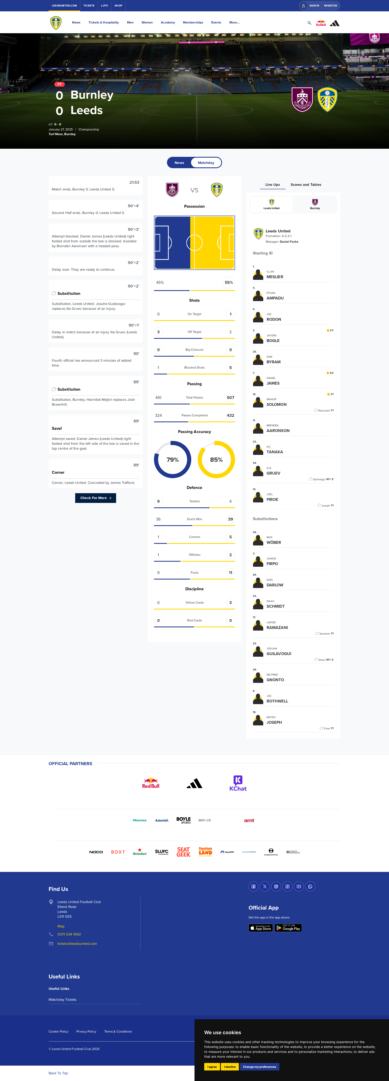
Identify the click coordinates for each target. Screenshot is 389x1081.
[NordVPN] (227, 852)
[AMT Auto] (249, 820)
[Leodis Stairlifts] (249, 852)
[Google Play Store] (288, 928)
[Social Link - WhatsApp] (310, 886)
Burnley (315, 208)
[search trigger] (309, 23)
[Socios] (161, 852)
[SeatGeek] (183, 852)
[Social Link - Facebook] (253, 886)
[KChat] (238, 783)
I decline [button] (230, 1066)
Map (61, 926)
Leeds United (272, 208)
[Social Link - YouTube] (299, 886)
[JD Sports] (227, 820)
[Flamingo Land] (205, 852)
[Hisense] (139, 820)
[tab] (179, 162)
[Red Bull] (151, 783)
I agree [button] (212, 1066)
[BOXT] (118, 852)
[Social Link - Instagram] (276, 886)
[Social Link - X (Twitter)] (265, 886)
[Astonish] (161, 820)
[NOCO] (96, 852)
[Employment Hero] (271, 852)
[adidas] (194, 783)
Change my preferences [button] (259, 1066)
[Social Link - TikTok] (287, 886)
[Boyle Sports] (183, 820)
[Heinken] (139, 852)
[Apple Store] (261, 928)
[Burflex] (205, 820)
